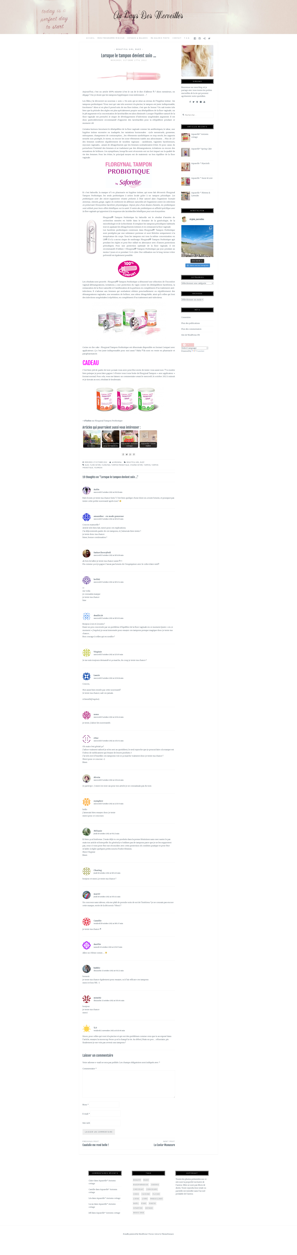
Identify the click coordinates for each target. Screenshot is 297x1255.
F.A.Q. (187, 38)
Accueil (90, 38)
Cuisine (146, 1194)
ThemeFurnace (168, 1234)
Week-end (138, 1213)
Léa (90, 1198)
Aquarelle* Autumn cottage (108, 1198)
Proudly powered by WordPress (135, 1234)
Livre (145, 1199)
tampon (147, 465)
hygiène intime (136, 465)
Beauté (137, 1180)
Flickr (156, 1194)
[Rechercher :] (197, 115)
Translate (200, 351)
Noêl (136, 1203)
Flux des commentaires (191, 329)
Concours (151, 1189)
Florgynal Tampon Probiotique (115, 465)
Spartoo (138, 1208)
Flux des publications (190, 323)
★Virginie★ (117, 462)
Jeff (90, 1213)
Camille (92, 1189)
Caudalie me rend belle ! (95, 1143)
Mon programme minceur (111, 38)
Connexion (186, 317)
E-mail (86, 1114)
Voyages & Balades (137, 38)
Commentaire (89, 1068)
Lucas (91, 1204)
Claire (91, 1181)
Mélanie (98, 831)
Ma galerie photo (160, 38)
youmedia (98, 468)
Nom (85, 1104)
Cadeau (155, 1185)
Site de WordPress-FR (190, 335)
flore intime (95, 465)
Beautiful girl (125, 49)
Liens (136, 1199)
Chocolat (138, 1189)
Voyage (149, 1208)
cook (136, 1194)
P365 (143, 1203)
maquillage (156, 1199)
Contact (176, 38)
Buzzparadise (140, 1185)
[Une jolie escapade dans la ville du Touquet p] (197, 241)
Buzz (138, 49)
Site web (86, 1123)
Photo (152, 1203)
